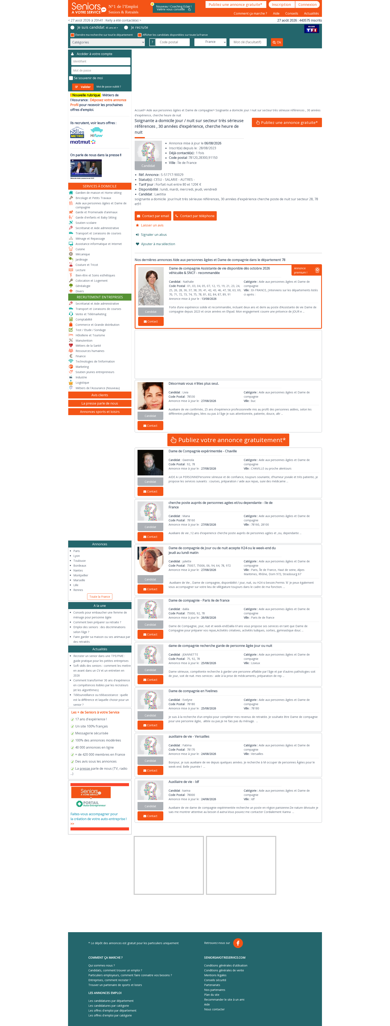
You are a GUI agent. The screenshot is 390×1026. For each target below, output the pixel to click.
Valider (86, 87)
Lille (75, 585)
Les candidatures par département (111, 1001)
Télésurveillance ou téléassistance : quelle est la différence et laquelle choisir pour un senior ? (101, 700)
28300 (203, 157)
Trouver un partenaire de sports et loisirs (115, 985)
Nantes (78, 570)
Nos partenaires (214, 990)
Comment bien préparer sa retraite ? (97, 622)
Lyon (76, 556)
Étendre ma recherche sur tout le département (104, 35)
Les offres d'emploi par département (112, 1010)
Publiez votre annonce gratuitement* (231, 440)
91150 (213, 157)
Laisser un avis (152, 225)
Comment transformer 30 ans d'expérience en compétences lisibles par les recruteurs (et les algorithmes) (101, 685)
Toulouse (79, 561)
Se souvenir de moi (88, 78)
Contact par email (155, 216)
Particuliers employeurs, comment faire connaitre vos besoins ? (130, 975)
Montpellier (80, 575)
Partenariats (212, 985)
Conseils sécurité (215, 980)
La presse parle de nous (99, 403)
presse (85, 768)
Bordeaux (79, 565)
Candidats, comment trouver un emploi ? (115, 970)
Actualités (311, 13)
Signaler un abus (154, 234)
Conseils (292, 13)
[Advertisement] (228, 78)
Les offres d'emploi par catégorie (110, 1015)
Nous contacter (214, 1009)
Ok (279, 42)
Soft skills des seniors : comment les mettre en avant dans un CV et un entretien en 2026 (102, 670)
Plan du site (211, 995)
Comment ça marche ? (251, 13)
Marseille (79, 580)
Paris (76, 551)
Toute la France (99, 596)
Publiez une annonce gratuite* (236, 4)
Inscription (282, 4)
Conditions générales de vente (224, 970)
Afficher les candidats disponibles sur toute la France (175, 35)
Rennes (78, 590)
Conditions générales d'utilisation (225, 965)
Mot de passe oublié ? (108, 86)
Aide (276, 13)
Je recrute (139, 27)
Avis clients (99, 395)
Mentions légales (215, 975)
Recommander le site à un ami (224, 999)
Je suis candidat (97, 27)
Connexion (307, 4)
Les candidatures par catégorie (108, 1006)
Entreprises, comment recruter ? (109, 980)
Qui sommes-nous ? (101, 965)
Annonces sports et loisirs (100, 411)
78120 (193, 157)
